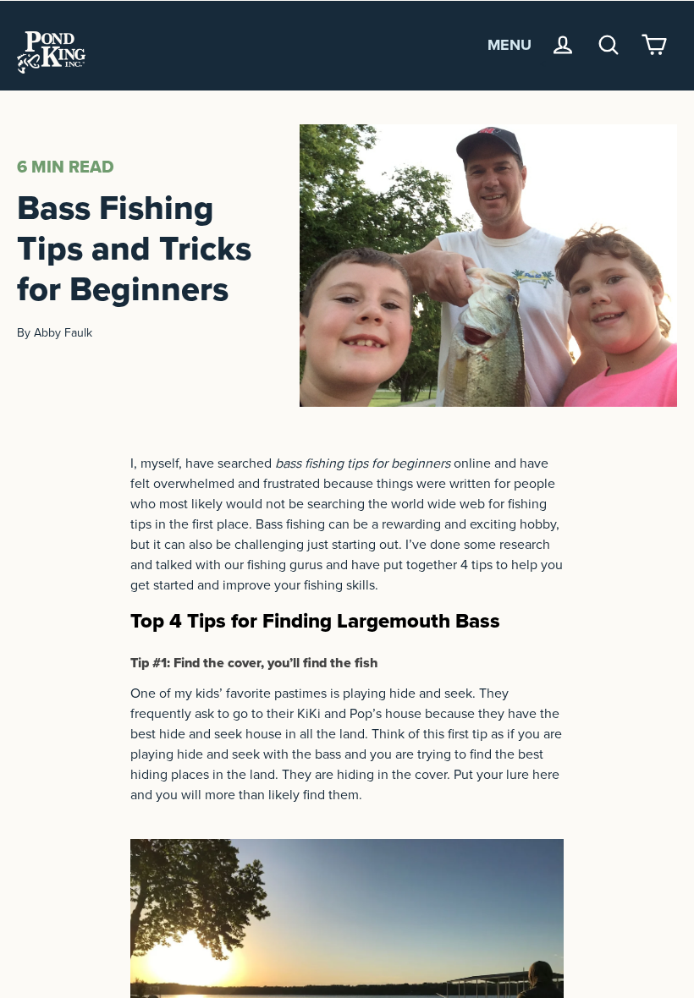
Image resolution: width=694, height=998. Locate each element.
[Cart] (654, 45)
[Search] (608, 45)
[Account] (563, 45)
